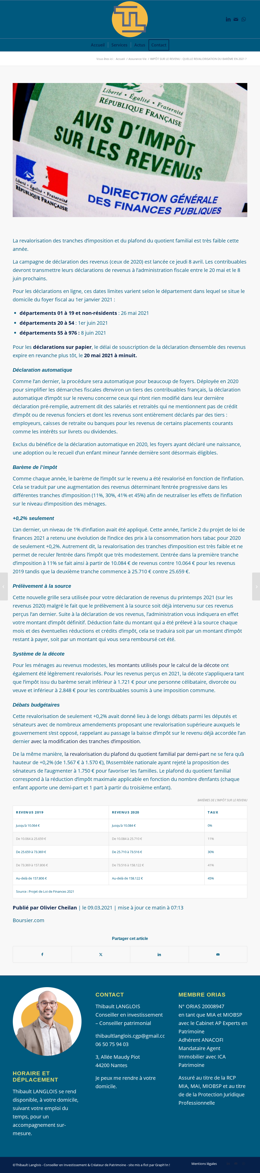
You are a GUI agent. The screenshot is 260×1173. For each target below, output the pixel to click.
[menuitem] (98, 45)
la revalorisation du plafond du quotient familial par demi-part (136, 754)
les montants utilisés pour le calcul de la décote (164, 665)
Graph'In (161, 1165)
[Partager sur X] (101, 954)
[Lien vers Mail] (236, 19)
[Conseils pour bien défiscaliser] (4, 586)
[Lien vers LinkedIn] (228, 19)
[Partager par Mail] (218, 954)
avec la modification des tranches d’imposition (85, 741)
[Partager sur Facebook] (42, 954)
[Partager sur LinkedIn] (159, 954)
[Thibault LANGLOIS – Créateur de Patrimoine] (130, 19)
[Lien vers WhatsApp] (243, 19)
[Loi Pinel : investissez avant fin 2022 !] (256, 586)
